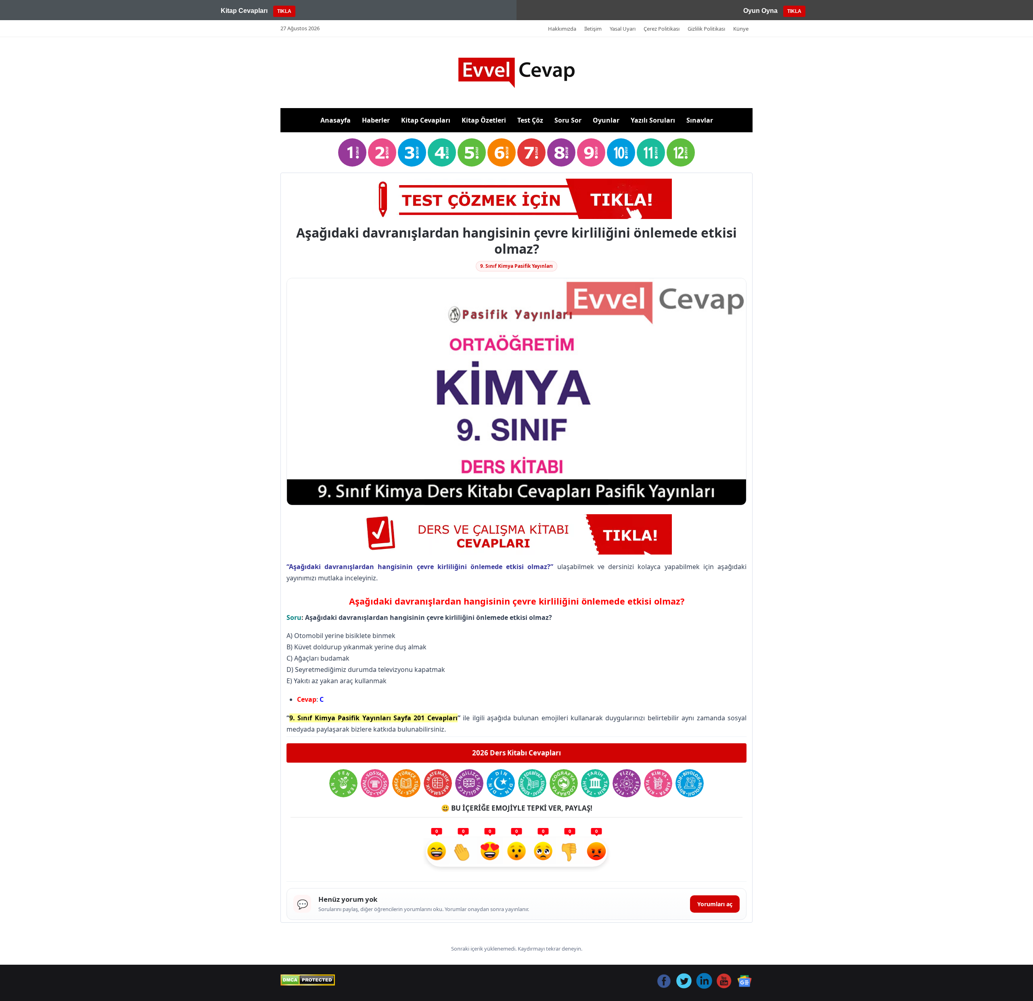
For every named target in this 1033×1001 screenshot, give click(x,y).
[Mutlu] (436, 852)
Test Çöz (530, 120)
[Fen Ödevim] (343, 783)
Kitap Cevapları (425, 120)
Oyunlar (606, 120)
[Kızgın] (596, 852)
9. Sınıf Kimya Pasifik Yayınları (516, 266)
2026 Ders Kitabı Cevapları (516, 752)
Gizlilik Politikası (706, 28)
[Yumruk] (569, 852)
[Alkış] (463, 852)
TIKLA (284, 11)
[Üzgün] (543, 852)
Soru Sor (567, 120)
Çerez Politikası (662, 28)
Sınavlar (699, 120)
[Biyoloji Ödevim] (689, 783)
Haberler (376, 120)
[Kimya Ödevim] (658, 783)
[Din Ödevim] (501, 783)
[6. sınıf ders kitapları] (501, 152)
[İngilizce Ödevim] (469, 783)
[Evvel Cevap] (516, 73)
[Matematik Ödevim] (438, 783)
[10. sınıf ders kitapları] (621, 152)
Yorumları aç (714, 904)
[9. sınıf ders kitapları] (591, 152)
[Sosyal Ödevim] (375, 783)
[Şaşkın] (516, 852)
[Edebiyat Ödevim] (532, 783)
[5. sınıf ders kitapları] (472, 152)
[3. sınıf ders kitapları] (412, 152)
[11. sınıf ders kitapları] (651, 152)
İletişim (593, 28)
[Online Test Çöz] (516, 199)
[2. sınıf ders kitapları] (382, 152)
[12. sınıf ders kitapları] (681, 152)
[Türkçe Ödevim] (406, 783)
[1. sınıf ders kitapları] (352, 152)
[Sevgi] (490, 852)
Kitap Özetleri (484, 120)
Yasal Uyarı (623, 28)
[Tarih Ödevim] (595, 783)
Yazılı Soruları (653, 120)
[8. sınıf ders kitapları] (561, 152)
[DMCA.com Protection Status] (307, 980)
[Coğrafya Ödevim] (564, 783)
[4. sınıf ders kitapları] (442, 152)
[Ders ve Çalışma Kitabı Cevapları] (516, 534)
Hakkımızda (562, 28)
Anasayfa (335, 120)
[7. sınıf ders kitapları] (531, 152)
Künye (741, 28)
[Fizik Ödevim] (627, 783)
